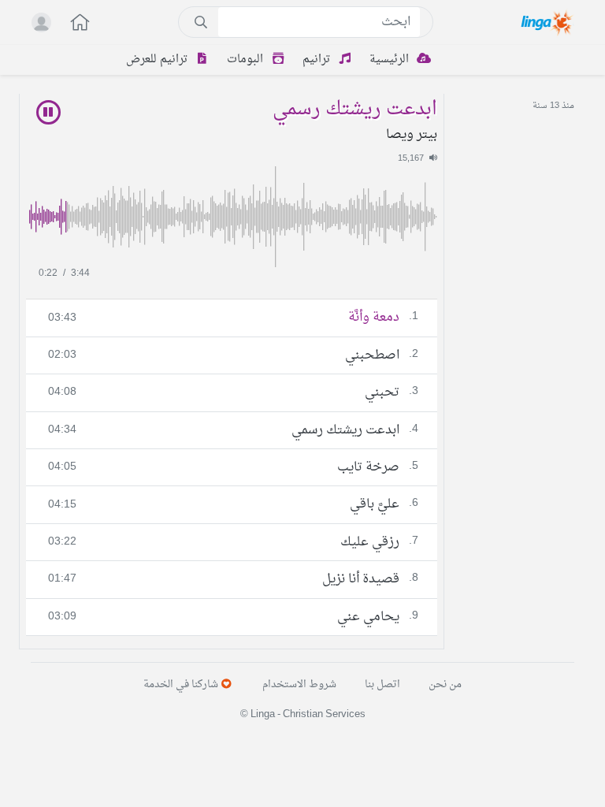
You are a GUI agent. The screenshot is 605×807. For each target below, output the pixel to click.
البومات (246, 59)
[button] (71, 24)
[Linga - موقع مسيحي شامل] (548, 22)
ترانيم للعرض (158, 59)
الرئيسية (390, 59)
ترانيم (317, 59)
